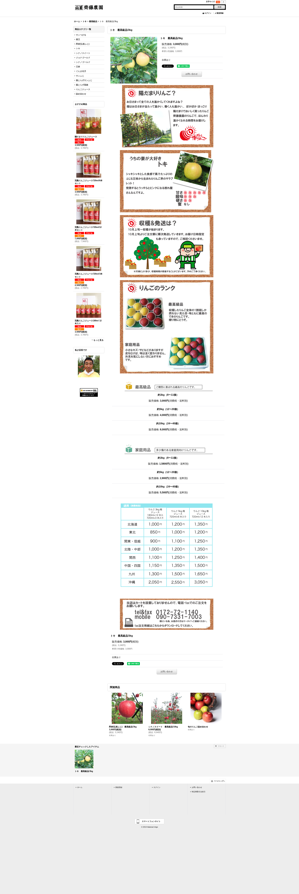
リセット (221, 746)
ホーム (79, 787)
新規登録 (220, 13)
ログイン (207, 13)
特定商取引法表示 (198, 792)
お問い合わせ (191, 74)
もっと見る (98, 340)
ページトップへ (219, 781)
